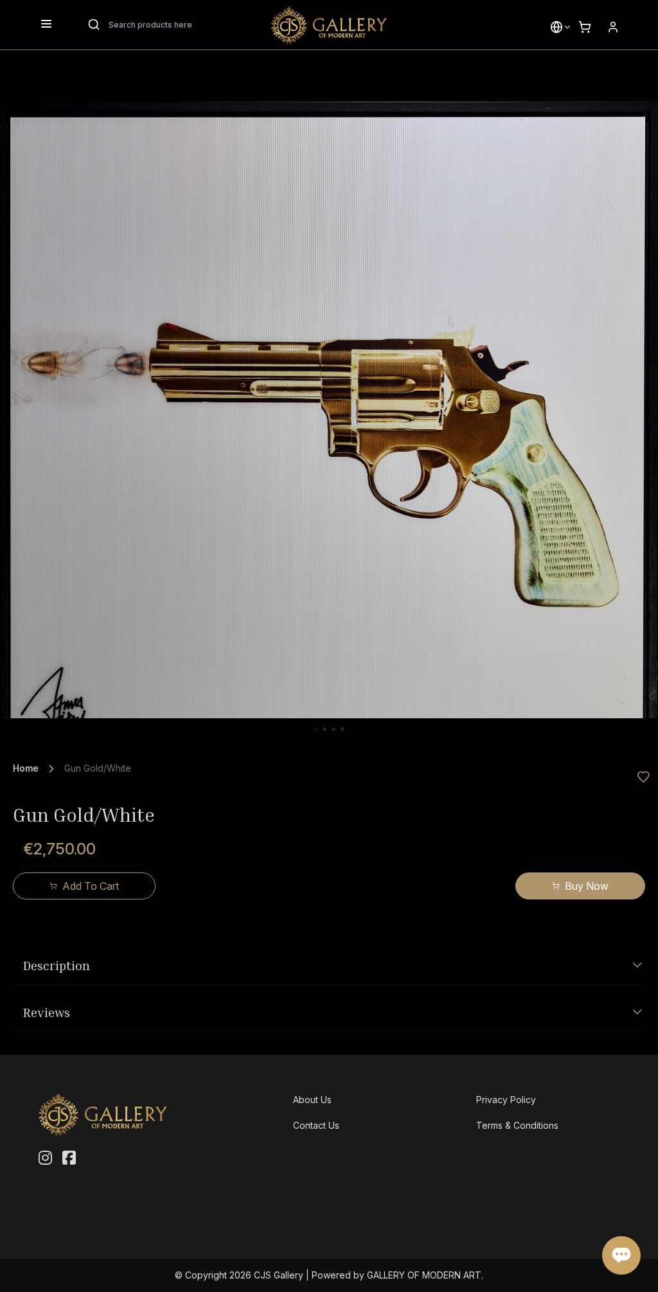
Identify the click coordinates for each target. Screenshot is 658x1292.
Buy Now (587, 886)
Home (26, 768)
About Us (312, 1099)
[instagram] (45, 1158)
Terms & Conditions (517, 1125)
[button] (556, 27)
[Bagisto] (329, 25)
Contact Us (316, 1125)
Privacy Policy (506, 1099)
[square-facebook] (69, 1158)
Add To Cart (90, 886)
